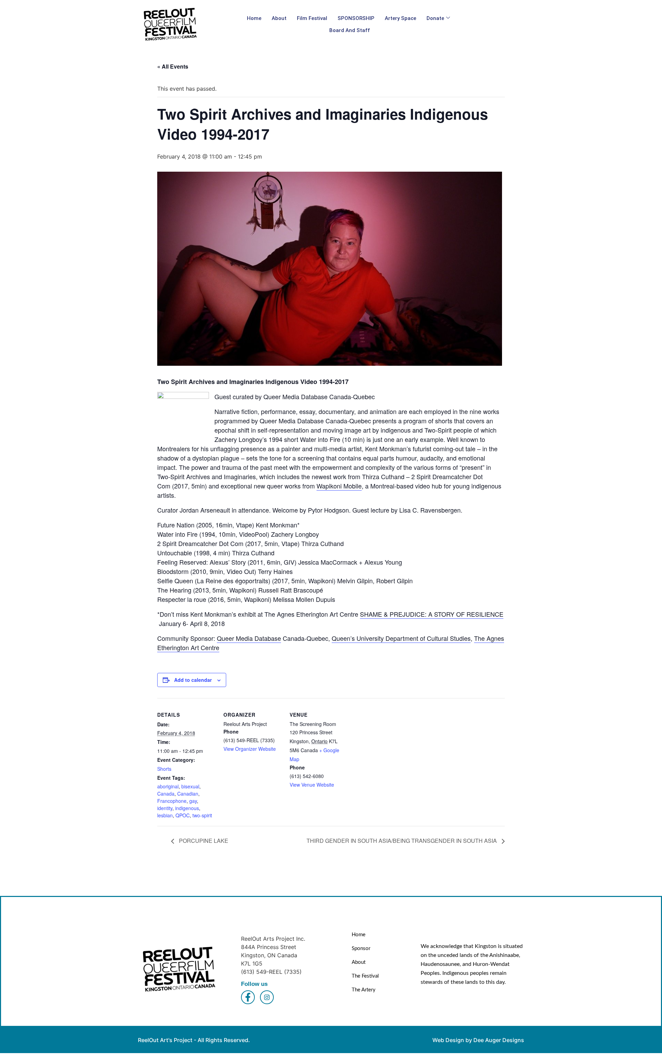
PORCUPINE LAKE (203, 841)
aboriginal (168, 786)
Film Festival (312, 18)
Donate (435, 18)
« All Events (172, 66)
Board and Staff (349, 30)
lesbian (165, 815)
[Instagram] (267, 997)
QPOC (182, 815)
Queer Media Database (249, 638)
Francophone (172, 800)
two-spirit (202, 815)
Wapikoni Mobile (339, 485)
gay (193, 800)
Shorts (164, 768)
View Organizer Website (249, 748)
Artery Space (400, 18)
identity (164, 808)
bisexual (190, 786)
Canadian (187, 793)
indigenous (187, 808)
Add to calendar (193, 679)
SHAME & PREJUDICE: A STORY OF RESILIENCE (431, 613)
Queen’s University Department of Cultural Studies (401, 638)
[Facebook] (248, 997)
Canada (165, 793)
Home (254, 18)
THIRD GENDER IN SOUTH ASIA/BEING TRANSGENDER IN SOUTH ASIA (402, 841)
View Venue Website (312, 784)
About (279, 18)
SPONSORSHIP (356, 18)
